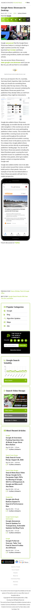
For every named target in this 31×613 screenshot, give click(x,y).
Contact (15, 584)
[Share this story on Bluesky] (20, 19)
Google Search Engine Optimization (12, 518)
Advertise (15, 581)
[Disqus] (15, 267)
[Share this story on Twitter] (7, 19)
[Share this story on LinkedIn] (15, 19)
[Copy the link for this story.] (28, 19)
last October (11, 50)
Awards (15, 572)
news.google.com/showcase (11, 62)
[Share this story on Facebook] (3, 19)
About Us (15, 575)
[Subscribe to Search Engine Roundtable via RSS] (26, 340)
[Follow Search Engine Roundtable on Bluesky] (18, 340)
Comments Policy (15, 578)
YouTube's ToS (15, 609)
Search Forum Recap (12, 455)
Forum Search (15, 570)
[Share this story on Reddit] (11, 19)
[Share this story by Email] (24, 19)
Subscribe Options (15, 350)
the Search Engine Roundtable (16, 590)
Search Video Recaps (12, 470)
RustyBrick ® (19, 597)
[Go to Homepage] (11, 2)
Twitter (17, 243)
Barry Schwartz (22, 13)
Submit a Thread (15, 567)
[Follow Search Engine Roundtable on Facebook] (11, 340)
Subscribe (23, 345)
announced (10, 43)
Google (9, 15)
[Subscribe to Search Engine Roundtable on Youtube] (22, 340)
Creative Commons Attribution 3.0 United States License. (15, 604)
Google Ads (9, 497)
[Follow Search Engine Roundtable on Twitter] (15, 340)
